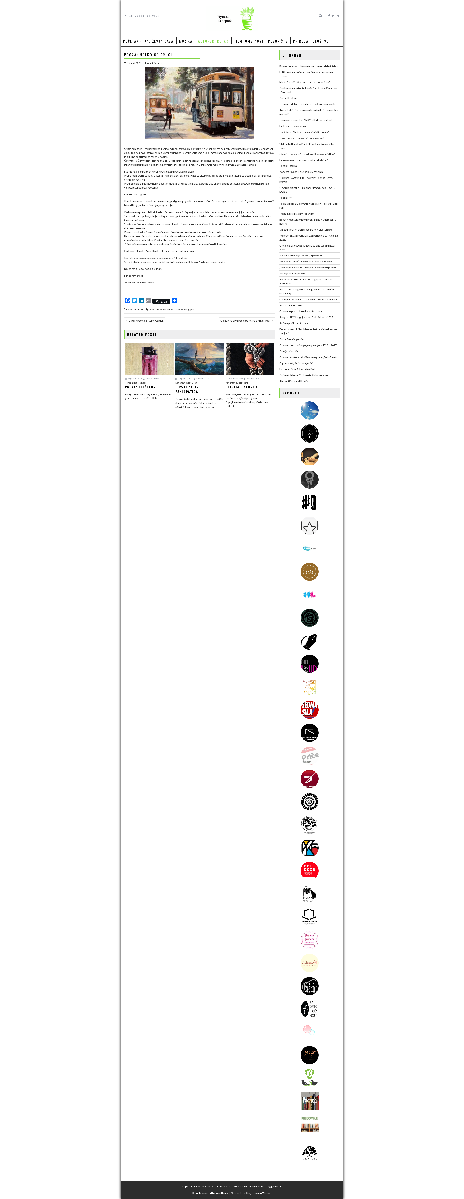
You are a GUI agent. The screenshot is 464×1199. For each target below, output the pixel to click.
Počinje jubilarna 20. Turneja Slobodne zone (303, 375)
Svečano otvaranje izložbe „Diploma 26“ (301, 255)
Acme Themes (263, 1193)
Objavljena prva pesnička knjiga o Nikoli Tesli (245, 320)
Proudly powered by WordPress (210, 1193)
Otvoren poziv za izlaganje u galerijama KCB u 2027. (308, 345)
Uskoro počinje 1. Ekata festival (297, 369)
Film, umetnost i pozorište (261, 41)
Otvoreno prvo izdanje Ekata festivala (300, 311)
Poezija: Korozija (288, 351)
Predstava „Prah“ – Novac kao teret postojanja (305, 261)
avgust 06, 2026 (235, 378)
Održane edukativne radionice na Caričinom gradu (307, 103)
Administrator (154, 63)
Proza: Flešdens (288, 98)
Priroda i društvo (311, 41)
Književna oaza (158, 41)
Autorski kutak (213, 41)
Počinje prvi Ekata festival (293, 323)
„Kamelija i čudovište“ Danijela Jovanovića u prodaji (307, 267)
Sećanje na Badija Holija (292, 273)
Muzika (186, 41)
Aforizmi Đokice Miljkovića (293, 381)
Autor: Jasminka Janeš (161, 309)
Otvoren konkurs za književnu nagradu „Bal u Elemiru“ (309, 357)
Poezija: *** (286, 197)
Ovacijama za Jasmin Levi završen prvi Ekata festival (308, 299)
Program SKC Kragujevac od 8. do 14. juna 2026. (306, 317)
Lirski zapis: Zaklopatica (292, 125)
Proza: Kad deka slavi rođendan (296, 213)
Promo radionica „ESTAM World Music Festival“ (306, 119)
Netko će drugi (181, 309)
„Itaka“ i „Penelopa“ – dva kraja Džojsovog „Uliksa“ (307, 153)
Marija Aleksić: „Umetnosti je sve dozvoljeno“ (304, 82)
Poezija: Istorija (288, 165)
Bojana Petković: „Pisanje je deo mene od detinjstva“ (309, 66)
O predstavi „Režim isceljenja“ (296, 363)
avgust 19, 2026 (135, 378)
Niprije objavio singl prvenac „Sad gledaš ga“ (303, 159)
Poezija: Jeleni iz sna (290, 305)
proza (193, 309)
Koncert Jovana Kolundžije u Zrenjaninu (301, 171)
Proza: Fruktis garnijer (291, 339)
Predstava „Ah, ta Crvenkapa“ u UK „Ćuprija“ (304, 131)
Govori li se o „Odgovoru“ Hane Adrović (301, 137)
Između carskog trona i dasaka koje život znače (305, 229)
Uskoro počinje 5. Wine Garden (146, 320)
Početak (131, 41)
